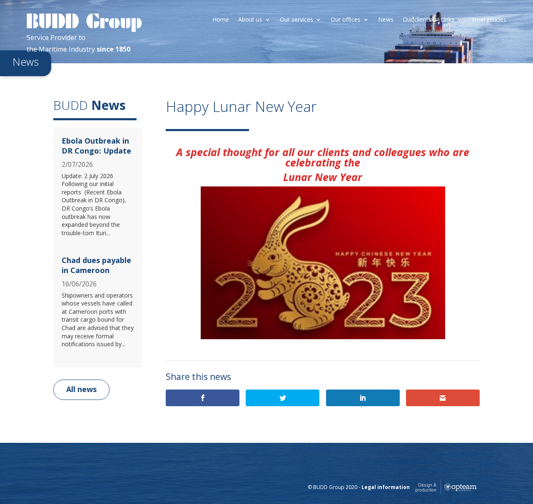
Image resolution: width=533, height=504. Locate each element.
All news (81, 389)
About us (250, 20)
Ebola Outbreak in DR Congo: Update (96, 145)
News (386, 20)
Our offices (346, 20)
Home (220, 20)
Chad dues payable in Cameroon (96, 265)
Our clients (417, 20)
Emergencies (489, 20)
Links (447, 20)
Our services (296, 20)
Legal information (385, 487)
